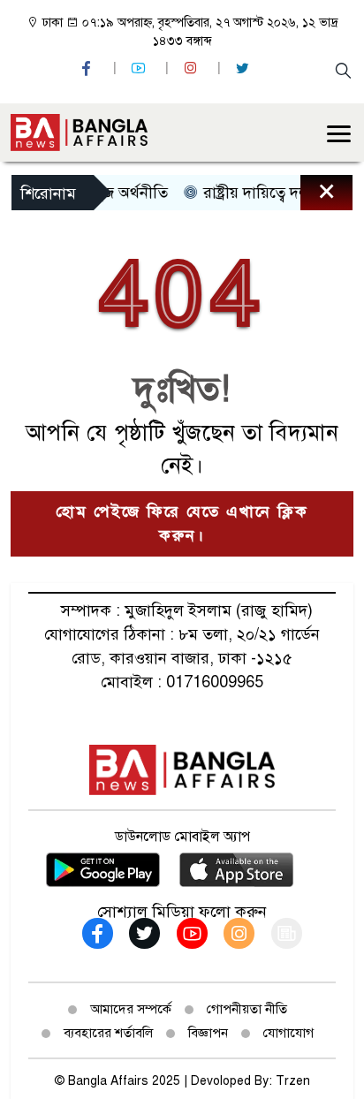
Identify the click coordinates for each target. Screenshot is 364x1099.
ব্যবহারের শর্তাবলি (108, 1033)
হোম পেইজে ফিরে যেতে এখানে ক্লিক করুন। (182, 523)
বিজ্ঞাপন (208, 1033)
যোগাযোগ (288, 1033)
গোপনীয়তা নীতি (247, 1009)
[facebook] (88, 68)
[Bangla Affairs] (79, 130)
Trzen (293, 1080)
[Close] (311, 197)
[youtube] (140, 68)
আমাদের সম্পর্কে (130, 1009)
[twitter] (244, 68)
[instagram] (192, 68)
